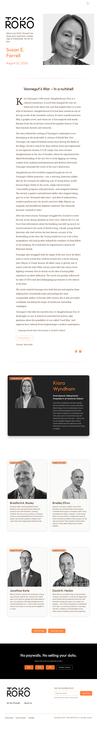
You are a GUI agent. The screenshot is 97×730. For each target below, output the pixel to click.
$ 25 (39, 667)
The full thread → (24, 338)
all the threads (39, 631)
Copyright (31, 717)
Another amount (64, 667)
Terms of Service (21, 717)
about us (28, 703)
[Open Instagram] (80, 352)
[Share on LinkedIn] (76, 351)
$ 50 (29, 667)
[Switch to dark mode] (88, 3)
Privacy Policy (74, 697)
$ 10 (50, 667)
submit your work (56, 631)
